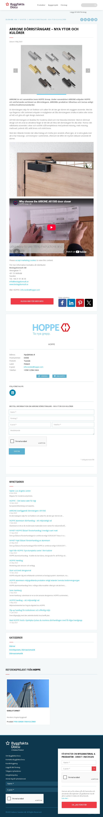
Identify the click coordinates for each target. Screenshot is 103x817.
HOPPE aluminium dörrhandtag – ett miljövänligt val (30, 520)
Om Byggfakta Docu (13, 756)
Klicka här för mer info (32, 301)
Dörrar (12, 646)
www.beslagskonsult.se (18, 284)
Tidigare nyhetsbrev (13, 771)
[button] (14, 69)
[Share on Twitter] (92, 19)
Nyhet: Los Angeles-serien (20, 491)
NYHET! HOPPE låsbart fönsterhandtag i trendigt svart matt (33, 530)
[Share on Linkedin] (85, 19)
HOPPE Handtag (16, 560)
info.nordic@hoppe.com (30, 290)
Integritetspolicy (12, 775)
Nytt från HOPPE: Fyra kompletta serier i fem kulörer (30, 550)
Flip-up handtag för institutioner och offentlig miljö (29, 610)
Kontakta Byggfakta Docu (15, 759)
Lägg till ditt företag (78, 12)
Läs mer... (65, 798)
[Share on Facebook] (81, 19)
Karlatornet (13, 710)
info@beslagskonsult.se (19, 281)
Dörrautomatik (16, 653)
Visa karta (61, 376)
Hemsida (44, 376)
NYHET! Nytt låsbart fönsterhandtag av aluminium (29, 540)
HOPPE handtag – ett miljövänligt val (24, 600)
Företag (64, 5)
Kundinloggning (11, 763)
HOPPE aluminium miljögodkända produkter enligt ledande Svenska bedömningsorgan (44, 580)
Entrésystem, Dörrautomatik (22, 650)
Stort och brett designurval (20, 570)
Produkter (41, 5)
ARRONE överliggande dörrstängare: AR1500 (27, 510)
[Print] (95, 19)
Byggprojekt (53, 5)
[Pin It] (88, 19)
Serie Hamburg (15, 590)
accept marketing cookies (25, 260)
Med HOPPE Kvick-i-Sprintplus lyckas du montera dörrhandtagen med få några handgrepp (45, 620)
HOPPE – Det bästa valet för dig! (22, 501)
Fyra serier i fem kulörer (25, 722)
